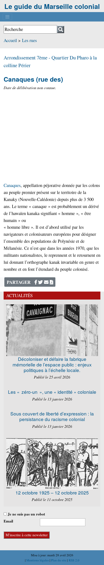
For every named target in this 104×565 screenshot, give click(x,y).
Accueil (10, 40)
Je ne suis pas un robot (26, 514)
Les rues (29, 40)
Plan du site (59, 560)
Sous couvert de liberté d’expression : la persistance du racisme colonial (52, 416)
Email (8, 521)
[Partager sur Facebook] (36, 282)
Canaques (12, 185)
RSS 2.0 (73, 560)
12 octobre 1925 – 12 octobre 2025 (52, 492)
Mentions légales (38, 560)
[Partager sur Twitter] (40, 282)
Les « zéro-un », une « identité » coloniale (52, 391)
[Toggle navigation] (7, 16)
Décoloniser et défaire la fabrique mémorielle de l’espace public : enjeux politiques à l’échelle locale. (52, 364)
